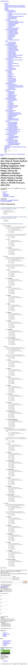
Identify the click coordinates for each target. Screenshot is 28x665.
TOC (4, 192)
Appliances (10, 61)
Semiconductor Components (14, 143)
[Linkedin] (6, 661)
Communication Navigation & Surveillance (17, 13)
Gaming (10, 64)
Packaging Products (12, 124)
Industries (7, 9)
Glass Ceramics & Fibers (13, 50)
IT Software (11, 104)
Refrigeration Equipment (13, 119)
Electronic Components (13, 141)
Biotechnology (11, 92)
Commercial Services (12, 130)
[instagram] (3, 661)
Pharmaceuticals (11, 97)
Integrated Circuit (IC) (13, 142)
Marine (10, 75)
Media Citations (6, 634)
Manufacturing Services (13, 118)
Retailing (10, 66)
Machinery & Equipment (11, 110)
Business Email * (16, 577)
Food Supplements (12, 89)
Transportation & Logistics (14, 39)
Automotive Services (12, 31)
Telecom (10, 109)
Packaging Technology (13, 126)
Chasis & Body (11, 35)
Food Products (11, 88)
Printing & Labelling (12, 128)
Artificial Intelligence (12, 99)
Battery (10, 71)
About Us (7, 3)
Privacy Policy (6, 642)
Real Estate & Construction (11, 133)
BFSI (7, 41)
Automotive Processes (13, 30)
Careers (4, 645)
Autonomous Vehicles (13, 33)
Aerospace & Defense (10, 10)
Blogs (21, 146)
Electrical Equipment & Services (15, 113)
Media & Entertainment (13, 105)
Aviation (10, 12)
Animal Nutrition (12, 24)
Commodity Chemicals (13, 49)
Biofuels (10, 72)
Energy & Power (9, 70)
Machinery (10, 117)
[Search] (6, 152)
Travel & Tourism (12, 69)
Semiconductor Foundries (13, 144)
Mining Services (11, 76)
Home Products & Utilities (13, 65)
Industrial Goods (11, 116)
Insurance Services (12, 43)
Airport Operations (12, 11)
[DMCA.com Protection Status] (5, 654)
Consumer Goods (9, 58)
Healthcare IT (11, 93)
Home (2, 154)
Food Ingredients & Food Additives (15, 85)
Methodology (6, 195)
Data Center (11, 101)
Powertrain (10, 37)
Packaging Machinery (13, 123)
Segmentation (6, 194)
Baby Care (10, 62)
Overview (5, 191)
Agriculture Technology (13, 23)
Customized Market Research (11, 5)
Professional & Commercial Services (13, 129)
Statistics (18, 146)
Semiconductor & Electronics (12, 139)
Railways (10, 38)
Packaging (8, 121)
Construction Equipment (13, 136)
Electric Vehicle (11, 36)
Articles (24, 146)
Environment (11, 73)
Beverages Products (12, 84)
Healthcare (8, 90)
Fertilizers (10, 26)
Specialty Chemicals (12, 56)
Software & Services (12, 106)
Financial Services (12, 42)
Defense (10, 15)
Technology (10, 108)
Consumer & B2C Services (14, 131)
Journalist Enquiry (7, 643)
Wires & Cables (11, 82)
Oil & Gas (10, 77)
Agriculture (7, 19)
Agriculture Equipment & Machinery (16, 22)
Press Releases (8, 146)
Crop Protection (11, 25)
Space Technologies (12, 17)
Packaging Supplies (12, 125)
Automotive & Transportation (11, 29)
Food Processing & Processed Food (15, 86)
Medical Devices (11, 96)
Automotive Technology (13, 32)
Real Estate (10, 138)
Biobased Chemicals (12, 48)
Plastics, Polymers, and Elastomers (15, 55)
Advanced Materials (12, 46)
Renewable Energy (12, 81)
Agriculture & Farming (13, 21)
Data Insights (7, 145)
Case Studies (13, 146)
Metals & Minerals (12, 52)
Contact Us (7, 148)
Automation (10, 111)
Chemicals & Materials (10, 44)
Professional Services (12, 132)
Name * (14, 576)
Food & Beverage (9, 83)
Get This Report (4, 586)
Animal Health (11, 91)
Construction (11, 135)
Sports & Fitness (11, 68)
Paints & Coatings (12, 53)
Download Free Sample (8, 196)
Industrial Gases (11, 51)
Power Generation (12, 79)
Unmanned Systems (12, 18)
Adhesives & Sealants (13, 45)
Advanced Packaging (12, 122)
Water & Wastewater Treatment (14, 57)
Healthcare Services (12, 95)
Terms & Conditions (7, 640)
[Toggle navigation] (8, 1)
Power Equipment (12, 78)
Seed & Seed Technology (13, 28)
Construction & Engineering (14, 112)
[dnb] (2, 648)
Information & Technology (11, 98)
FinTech (10, 102)
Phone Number (16, 579)
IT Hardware (11, 103)
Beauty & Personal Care (13, 63)
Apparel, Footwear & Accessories (15, 59)
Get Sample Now (4, 585)
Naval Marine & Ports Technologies (15, 16)
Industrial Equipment (12, 115)
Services (6, 4)
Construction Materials (13, 137)
